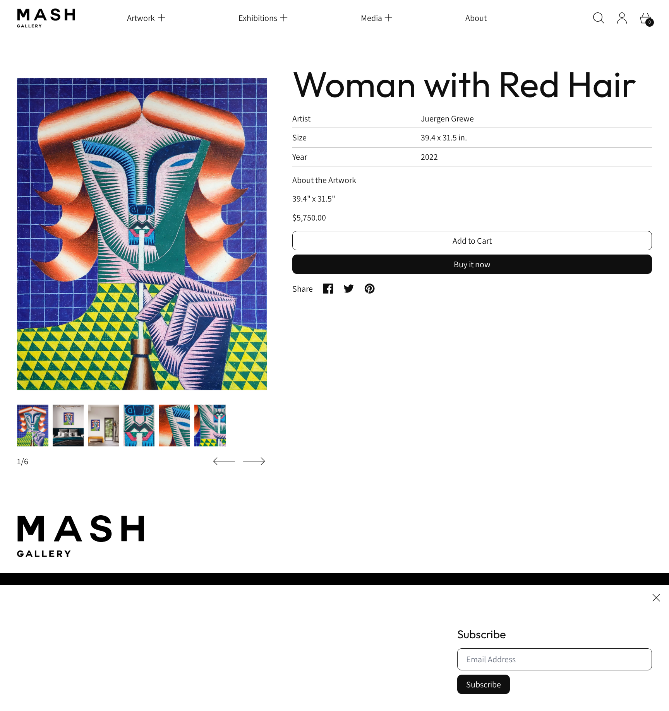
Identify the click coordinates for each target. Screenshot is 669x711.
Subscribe (483, 684)
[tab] (32, 425)
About (476, 18)
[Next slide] (254, 461)
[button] (598, 18)
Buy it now (472, 264)
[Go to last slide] (224, 461)
